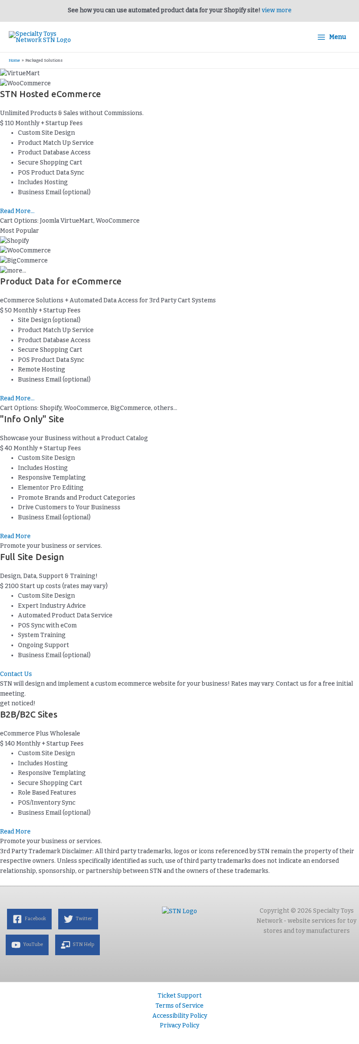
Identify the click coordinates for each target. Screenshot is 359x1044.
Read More (15, 536)
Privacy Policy (179, 1025)
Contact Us (16, 674)
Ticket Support (180, 995)
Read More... (17, 211)
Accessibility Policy (179, 1015)
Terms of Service (179, 1005)
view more (277, 10)
